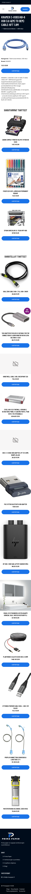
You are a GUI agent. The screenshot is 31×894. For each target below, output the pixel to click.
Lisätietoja (15, 71)
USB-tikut (20, 29)
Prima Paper (8, 856)
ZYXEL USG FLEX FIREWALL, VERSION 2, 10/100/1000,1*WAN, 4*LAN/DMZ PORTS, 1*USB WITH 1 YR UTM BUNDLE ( (15, 412)
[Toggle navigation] (3, 9)
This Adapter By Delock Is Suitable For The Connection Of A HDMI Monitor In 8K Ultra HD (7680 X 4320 (15, 335)
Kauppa (25, 9)
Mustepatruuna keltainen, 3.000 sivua (15, 809)
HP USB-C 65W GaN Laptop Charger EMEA (15, 564)
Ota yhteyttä (14, 889)
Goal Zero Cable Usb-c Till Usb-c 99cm (15, 291)
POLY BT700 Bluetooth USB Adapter (15, 504)
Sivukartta (22, 891)
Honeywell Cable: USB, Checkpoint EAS (15, 377)
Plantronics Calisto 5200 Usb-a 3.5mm (15, 657)
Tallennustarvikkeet (9, 29)
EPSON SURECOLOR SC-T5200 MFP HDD (15, 230)
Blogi (5, 866)
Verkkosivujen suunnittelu (12, 860)
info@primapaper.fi (6, 2)
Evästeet (22, 889)
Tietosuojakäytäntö (12, 891)
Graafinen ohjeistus (10, 863)
